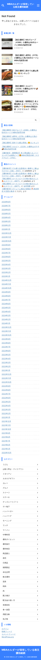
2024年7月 (6, 300)
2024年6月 (6, 304)
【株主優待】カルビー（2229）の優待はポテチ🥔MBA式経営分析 (26, 88)
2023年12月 (6, 327)
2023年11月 (6, 331)
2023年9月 (6, 339)
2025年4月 (6, 264)
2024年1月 (6, 323)
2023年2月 (6, 366)
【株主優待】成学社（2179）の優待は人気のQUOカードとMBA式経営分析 (26, 58)
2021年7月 (6, 441)
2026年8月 (6, 202)
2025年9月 (6, 245)
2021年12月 (6, 421)
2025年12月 (6, 233)
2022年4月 (6, 406)
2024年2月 (6, 319)
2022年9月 (6, 386)
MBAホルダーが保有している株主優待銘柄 (20, 5)
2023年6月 (6, 351)
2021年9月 (6, 433)
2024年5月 (6, 308)
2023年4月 (6, 358)
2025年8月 (6, 249)
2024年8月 (6, 296)
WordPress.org (8, 637)
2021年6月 (6, 445)
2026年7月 (6, 206)
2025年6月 (6, 257)
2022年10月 (6, 382)
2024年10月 (6, 288)
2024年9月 (6, 292)
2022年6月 (6, 398)
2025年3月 (6, 268)
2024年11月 (6, 284)
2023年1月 (6, 370)
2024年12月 (6, 280)
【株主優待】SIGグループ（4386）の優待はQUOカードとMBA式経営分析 (26, 42)
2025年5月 (6, 260)
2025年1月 (6, 276)
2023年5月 (6, 355)
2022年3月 (6, 409)
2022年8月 (6, 390)
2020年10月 (6, 453)
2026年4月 (6, 217)
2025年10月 (6, 241)
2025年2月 (6, 272)
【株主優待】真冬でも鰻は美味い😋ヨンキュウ (20, 143)
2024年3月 (6, 315)
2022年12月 (6, 374)
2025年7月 (6, 253)
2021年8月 (6, 437)
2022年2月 (6, 413)
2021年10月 (6, 429)
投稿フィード (7, 631)
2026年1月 (6, 229)
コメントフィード (9, 634)
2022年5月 (6, 402)
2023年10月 (6, 335)
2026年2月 (6, 225)
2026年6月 (6, 210)
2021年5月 (6, 449)
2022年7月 (6, 394)
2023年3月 (6, 362)
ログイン (5, 629)
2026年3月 (6, 221)
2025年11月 (6, 237)
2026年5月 (6, 213)
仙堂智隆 (27, 186)
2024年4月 (6, 311)
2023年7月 (6, 347)
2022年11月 (6, 378)
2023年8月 (6, 343)
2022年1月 (6, 417)
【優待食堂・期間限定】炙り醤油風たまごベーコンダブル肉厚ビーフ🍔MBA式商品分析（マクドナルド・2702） (20, 155)
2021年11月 (6, 425)
